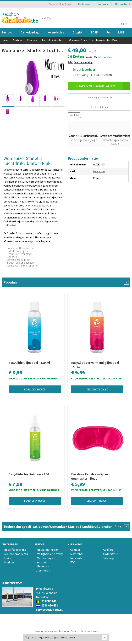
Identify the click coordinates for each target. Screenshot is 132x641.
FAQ (72, 562)
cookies (72, 637)
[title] (54, 68)
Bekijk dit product (34, 389)
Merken (9, 562)
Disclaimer (64, 631)
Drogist (77, 32)
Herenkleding (55, 32)
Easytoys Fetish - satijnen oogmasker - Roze (89, 476)
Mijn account (104, 4)
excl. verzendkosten (105, 57)
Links (7, 558)
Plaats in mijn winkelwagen (95, 86)
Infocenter (77, 558)
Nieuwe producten (16, 554)
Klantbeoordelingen (89, 631)
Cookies (108, 550)
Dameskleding (30, 32)
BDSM (94, 32)
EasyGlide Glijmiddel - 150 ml (29, 363)
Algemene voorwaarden (46, 631)
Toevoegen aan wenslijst (100, 97)
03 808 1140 (48, 601)
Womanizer (99, 171)
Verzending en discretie (45, 560)
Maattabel (74, 115)
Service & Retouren (101, 106)
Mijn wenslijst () (122, 4)
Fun (109, 32)
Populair (65, 282)
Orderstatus (110, 554)
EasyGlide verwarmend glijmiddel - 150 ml (96, 365)
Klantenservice (84, 4)
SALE (121, 32)
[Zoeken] (71, 18)
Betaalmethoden (47, 550)
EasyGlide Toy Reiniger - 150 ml (31, 474)
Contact (75, 550)
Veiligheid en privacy (50, 554)
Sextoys (7, 32)
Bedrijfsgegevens (15, 550)
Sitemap (108, 558)
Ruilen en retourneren (42, 568)
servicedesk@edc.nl (49, 609)
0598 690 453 (49, 605)
